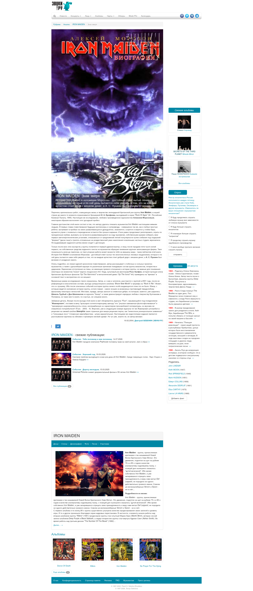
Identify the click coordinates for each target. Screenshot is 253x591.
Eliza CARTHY (175, 389)
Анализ (66, 24)
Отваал (180, 130)
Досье (56, 443)
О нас (55, 580)
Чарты (110, 16)
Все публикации (61, 386)
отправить (177, 254)
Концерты (75, 16)
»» (149, 341)
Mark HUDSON (175, 377)
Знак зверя (91, 195)
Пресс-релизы (144, 580)
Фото (87, 443)
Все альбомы (184, 183)
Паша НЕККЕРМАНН (180, 173)
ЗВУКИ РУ (158, 320)
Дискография (76, 443)
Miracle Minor (188, 154)
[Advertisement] (126, 6)
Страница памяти (92, 580)
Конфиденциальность (71, 580)
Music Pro (133, 16)
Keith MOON (174, 369)
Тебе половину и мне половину (97, 339)
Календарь (145, 16)
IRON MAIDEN (78, 24)
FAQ (117, 580)
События (76, 339)
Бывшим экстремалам (188, 175)
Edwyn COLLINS (176, 381)
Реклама (108, 580)
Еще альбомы (61, 572)
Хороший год (89, 354)
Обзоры (121, 16)
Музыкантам (128, 580)
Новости (63, 16)
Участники (104, 443)
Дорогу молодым (91, 369)
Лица (87, 16)
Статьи (64, 443)
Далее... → (58, 525)
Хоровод (187, 130)
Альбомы (99, 16)
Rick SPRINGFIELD (177, 373)
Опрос (177, 192)
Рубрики (56, 24)
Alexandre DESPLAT (177, 385)
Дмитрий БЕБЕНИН (143, 320)
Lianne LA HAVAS (176, 393)
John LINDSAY (175, 365)
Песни (94, 443)
